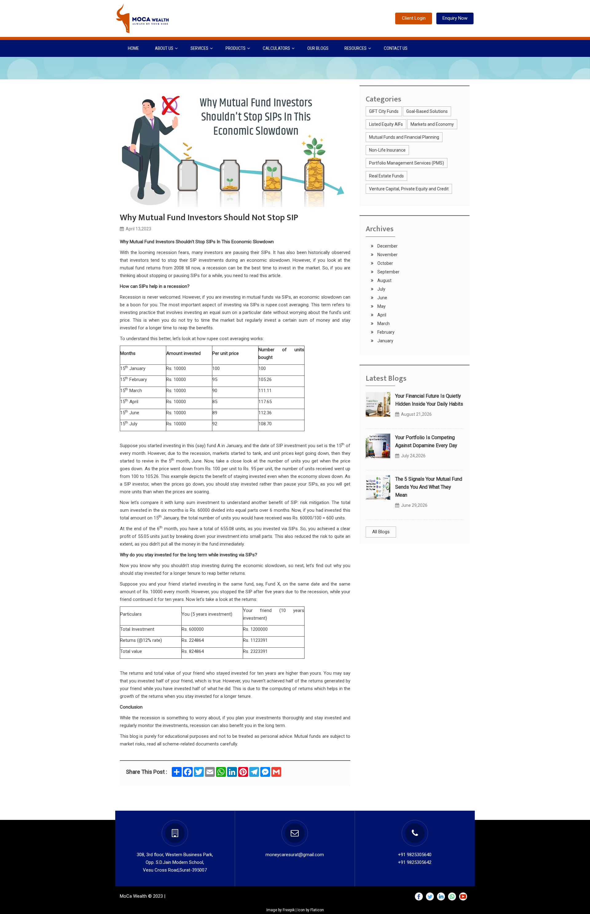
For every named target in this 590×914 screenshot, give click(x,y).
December (387, 246)
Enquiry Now (454, 18)
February (385, 332)
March (383, 323)
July (380, 289)
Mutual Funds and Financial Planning (404, 137)
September (387, 271)
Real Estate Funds (386, 175)
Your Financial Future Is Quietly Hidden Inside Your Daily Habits (429, 400)
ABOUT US (164, 48)
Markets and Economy (432, 124)
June (381, 297)
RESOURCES (355, 48)
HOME (133, 48)
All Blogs (381, 531)
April (381, 314)
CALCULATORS (276, 48)
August (383, 280)
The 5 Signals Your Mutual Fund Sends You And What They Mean (428, 487)
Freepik (289, 910)
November (387, 254)
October (384, 263)
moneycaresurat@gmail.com (295, 854)
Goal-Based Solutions (427, 111)
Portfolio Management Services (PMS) (406, 163)
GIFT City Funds (384, 111)
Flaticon (317, 910)
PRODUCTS (236, 48)
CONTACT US (395, 48)
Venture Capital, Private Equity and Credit (409, 188)
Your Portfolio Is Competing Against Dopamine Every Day (426, 441)
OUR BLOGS (317, 48)
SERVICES (199, 48)
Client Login (414, 18)
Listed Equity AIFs (386, 124)
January (384, 340)
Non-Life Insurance (387, 150)
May (381, 306)
